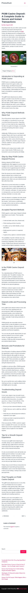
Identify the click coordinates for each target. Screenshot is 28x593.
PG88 (22, 31)
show (13, 70)
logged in (12, 526)
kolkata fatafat (23, 588)
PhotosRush (7, 3)
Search (3, 549)
